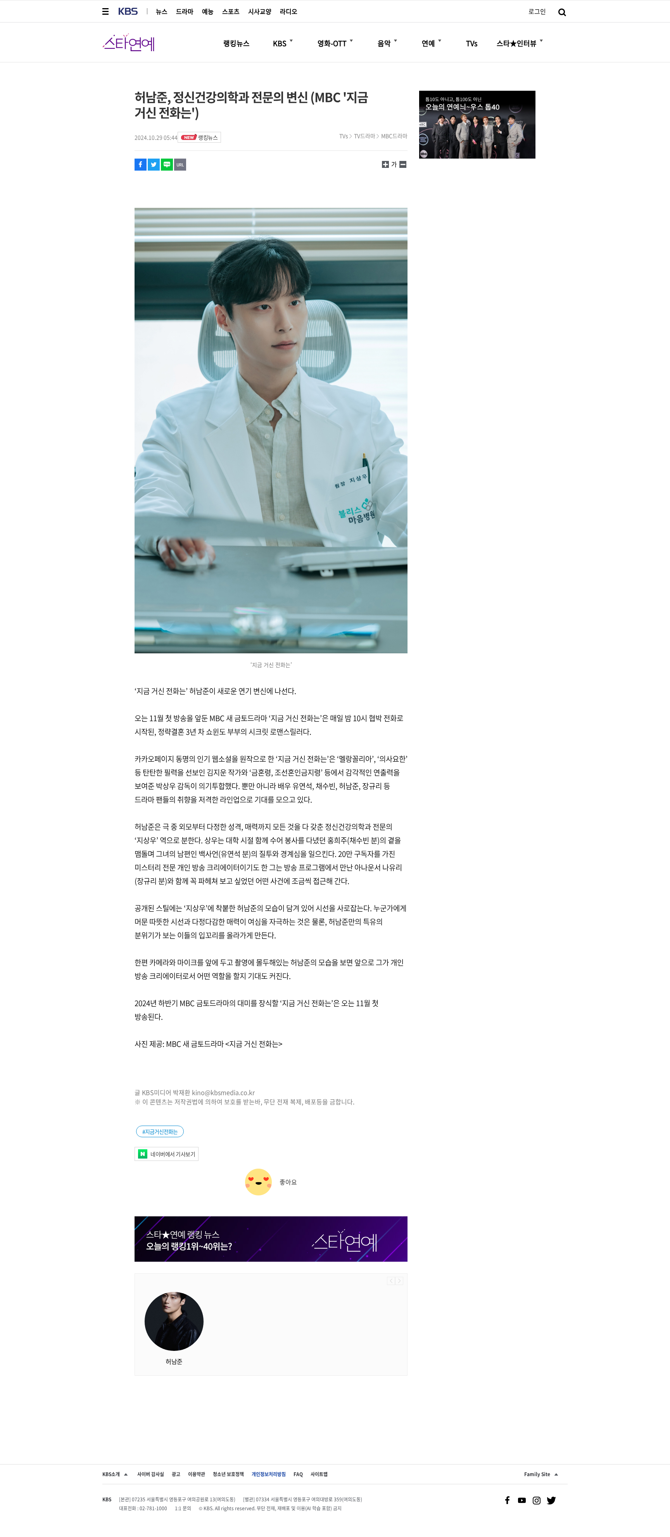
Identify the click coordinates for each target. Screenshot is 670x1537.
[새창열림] (477, 126)
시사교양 (259, 11)
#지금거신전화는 (160, 1131)
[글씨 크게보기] (402, 164)
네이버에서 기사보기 (172, 1154)
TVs (343, 136)
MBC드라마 (394, 136)
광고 (176, 1474)
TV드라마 (364, 136)
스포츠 (231, 11)
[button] (106, 11)
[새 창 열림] (141, 165)
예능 (208, 11)
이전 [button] (391, 1281)
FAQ (298, 1474)
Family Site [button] (537, 1474)
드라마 (184, 11)
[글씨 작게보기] (385, 164)
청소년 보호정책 (228, 1474)
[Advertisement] (271, 1406)
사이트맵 (319, 1474)
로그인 (537, 11)
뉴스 (162, 11)
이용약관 (196, 1474)
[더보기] (291, 41)
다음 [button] (399, 1281)
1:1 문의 (183, 1508)
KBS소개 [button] (111, 1474)
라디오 (288, 11)
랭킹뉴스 (208, 137)
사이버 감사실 (150, 1474)
